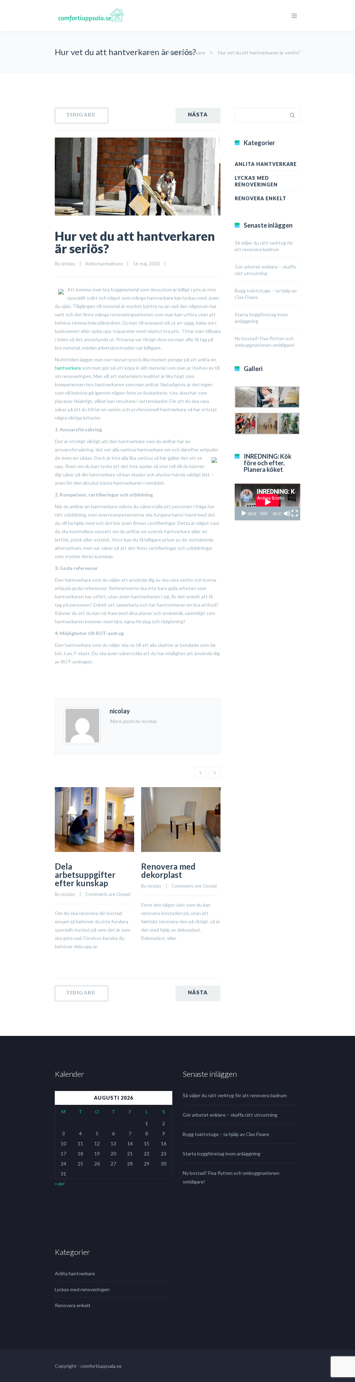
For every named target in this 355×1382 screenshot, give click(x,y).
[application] (267, 502)
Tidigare (81, 115)
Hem (146, 52)
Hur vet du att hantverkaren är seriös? (135, 242)
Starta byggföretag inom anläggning (221, 1153)
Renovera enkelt (260, 198)
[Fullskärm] (294, 513)
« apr (60, 1183)
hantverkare (68, 368)
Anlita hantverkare (185, 52)
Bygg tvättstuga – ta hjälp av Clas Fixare (226, 1134)
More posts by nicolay (133, 721)
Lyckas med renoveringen (256, 181)
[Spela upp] (243, 513)
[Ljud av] (287, 513)
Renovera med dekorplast (168, 870)
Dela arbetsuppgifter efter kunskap (85, 874)
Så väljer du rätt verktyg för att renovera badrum (235, 1095)
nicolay (68, 263)
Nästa (197, 115)
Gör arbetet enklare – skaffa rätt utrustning (230, 1115)
